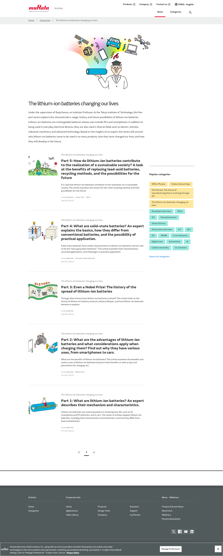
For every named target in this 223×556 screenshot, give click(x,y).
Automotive (174, 242)
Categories (175, 12)
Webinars (166, 515)
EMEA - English (184, 4)
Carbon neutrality (160, 248)
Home (160, 12)
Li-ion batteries (180, 236)
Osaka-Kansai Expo (180, 184)
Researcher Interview (162, 230)
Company (145, 4)
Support (134, 511)
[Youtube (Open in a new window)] (186, 531)
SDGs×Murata (158, 184)
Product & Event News (173, 507)
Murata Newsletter (171, 519)
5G (153, 217)
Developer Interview (161, 211)
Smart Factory (158, 224)
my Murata (135, 515)
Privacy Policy (73, 553)
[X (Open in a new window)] (173, 531)
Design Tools (104, 511)
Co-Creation (181, 248)
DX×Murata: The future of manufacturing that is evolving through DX (170, 193)
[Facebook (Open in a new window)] (179, 531)
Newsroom (167, 511)
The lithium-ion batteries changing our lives (170, 203)
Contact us (163, 4)
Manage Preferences (170, 549)
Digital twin (157, 242)
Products (129, 4)
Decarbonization (169, 217)
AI (187, 242)
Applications (72, 511)
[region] (111, 549)
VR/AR (164, 236)
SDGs (179, 211)
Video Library (72, 515)
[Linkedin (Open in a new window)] (192, 531)
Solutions (134, 507)
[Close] (218, 549)
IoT (179, 230)
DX (153, 236)
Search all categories (159, 257)
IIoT (189, 230)
